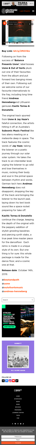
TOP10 (18, 415)
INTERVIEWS (18, 399)
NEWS (18, 401)
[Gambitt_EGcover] (18, 373)
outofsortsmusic (13, 287)
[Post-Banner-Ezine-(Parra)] (18, 5)
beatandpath (11, 279)
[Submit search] (32, 300)
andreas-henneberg (15, 291)
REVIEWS (18, 407)
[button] (33, 11)
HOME (18, 396)
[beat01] (18, 337)
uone (7, 283)
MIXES (18, 404)
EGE (18, 418)
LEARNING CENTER (18, 412)
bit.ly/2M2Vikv (21, 50)
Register (27, 11)
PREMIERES (18, 410)
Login (21, 11)
